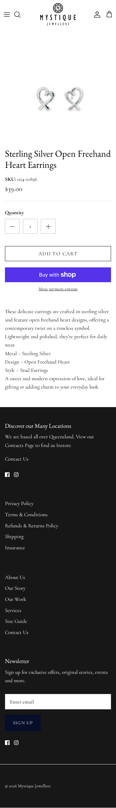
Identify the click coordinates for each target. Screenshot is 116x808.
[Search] (20, 14)
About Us (15, 577)
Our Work (15, 599)
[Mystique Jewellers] (58, 14)
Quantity (14, 212)
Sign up (23, 722)
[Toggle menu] (7, 14)
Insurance (15, 547)
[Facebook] (7, 474)
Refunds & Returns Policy (31, 525)
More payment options (58, 289)
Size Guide (16, 621)
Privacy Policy (19, 503)
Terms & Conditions (26, 514)
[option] (58, 87)
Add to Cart (58, 253)
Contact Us (16, 459)
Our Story (15, 588)
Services (13, 610)
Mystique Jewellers (34, 786)
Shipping (14, 536)
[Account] (95, 14)
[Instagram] (16, 474)
